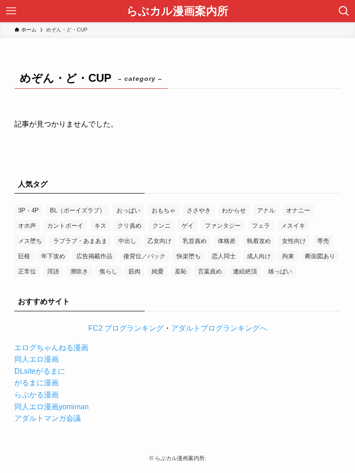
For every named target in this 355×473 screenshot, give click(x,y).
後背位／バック (144, 256)
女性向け (294, 240)
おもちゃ (164, 210)
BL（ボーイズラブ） (77, 210)
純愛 (158, 271)
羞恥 (181, 271)
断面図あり (320, 256)
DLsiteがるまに (39, 371)
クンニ (162, 225)
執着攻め (259, 240)
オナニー (298, 210)
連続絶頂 (245, 271)
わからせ (234, 210)
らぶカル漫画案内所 (177, 11)
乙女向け (159, 240)
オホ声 (27, 225)
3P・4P (28, 210)
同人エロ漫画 (36, 359)
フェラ (261, 225)
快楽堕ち (189, 256)
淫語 (53, 271)
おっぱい (128, 210)
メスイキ (293, 225)
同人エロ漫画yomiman (51, 407)
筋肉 (135, 271)
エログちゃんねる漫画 (51, 348)
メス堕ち (30, 240)
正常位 (27, 271)
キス (100, 225)
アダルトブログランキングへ (219, 328)
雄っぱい (280, 271)
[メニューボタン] (11, 11)
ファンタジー (223, 225)
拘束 (288, 256)
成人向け (259, 256)
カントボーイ (65, 225)
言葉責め (210, 271)
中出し (127, 240)
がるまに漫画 (36, 383)
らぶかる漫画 (36, 395)
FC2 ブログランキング (126, 328)
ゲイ (188, 225)
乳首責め (195, 240)
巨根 (24, 256)
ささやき (199, 210)
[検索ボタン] (344, 11)
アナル (266, 210)
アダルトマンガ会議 (47, 418)
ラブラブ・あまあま (80, 240)
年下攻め (53, 256)
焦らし (108, 271)
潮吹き (79, 271)
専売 (323, 240)
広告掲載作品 (94, 256)
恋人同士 (224, 256)
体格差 (227, 240)
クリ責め (129, 225)
